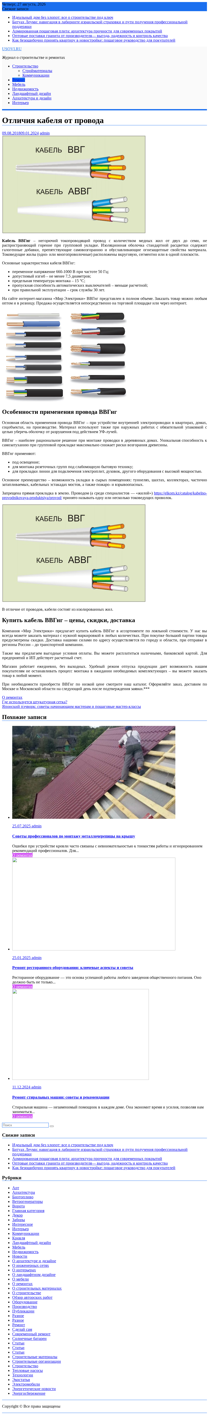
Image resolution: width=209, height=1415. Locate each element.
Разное (18, 1316)
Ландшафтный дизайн (31, 93)
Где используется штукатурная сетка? (34, 702)
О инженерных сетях (30, 1265)
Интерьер (20, 102)
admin (45, 133)
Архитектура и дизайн (31, 98)
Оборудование (24, 1302)
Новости (19, 1256)
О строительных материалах (37, 1288)
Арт (15, 1188)
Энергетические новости (34, 1389)
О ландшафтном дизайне (34, 1274)
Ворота (18, 1206)
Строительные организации (36, 1361)
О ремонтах (12, 697)
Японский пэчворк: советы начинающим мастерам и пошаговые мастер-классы (71, 706)
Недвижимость (25, 89)
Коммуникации (35, 75)
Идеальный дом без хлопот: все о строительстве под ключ (62, 17)
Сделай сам (22, 1329)
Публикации (23, 1311)
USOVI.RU (12, 49)
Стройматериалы (37, 71)
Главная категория (28, 1210)
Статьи (18, 1343)
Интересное (22, 1224)
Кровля (18, 1238)
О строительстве (26, 1293)
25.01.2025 (22, 958)
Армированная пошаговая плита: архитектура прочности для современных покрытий (87, 31)
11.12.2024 (21, 1087)
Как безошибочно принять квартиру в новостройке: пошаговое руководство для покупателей (93, 40)
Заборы (18, 1220)
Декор (17, 1215)
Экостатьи (21, 1379)
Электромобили (26, 1384)
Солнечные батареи (29, 1338)
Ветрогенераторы (27, 1201)
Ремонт (18, 80)
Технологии (22, 1375)
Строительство (25, 66)
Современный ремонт (31, 1334)
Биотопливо (22, 1197)
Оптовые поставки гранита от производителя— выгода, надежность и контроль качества (90, 35)
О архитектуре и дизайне (34, 1261)
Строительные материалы (34, 1357)
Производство (24, 1306)
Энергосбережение (28, 1393)
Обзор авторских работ (32, 1297)
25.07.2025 (22, 826)
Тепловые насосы (27, 1370)
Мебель (18, 84)
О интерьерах (24, 1270)
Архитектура (23, 1192)
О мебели (20, 1279)
